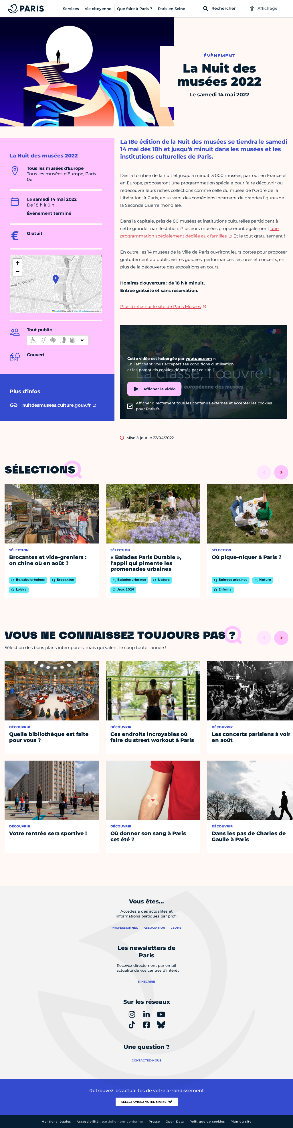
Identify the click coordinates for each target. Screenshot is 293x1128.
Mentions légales (56, 1121)
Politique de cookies (207, 1121)
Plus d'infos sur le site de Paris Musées (160, 306)
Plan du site (241, 1121)
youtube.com (199, 358)
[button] (56, 279)
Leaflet (57, 310)
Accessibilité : (110, 1121)
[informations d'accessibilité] (58, 340)
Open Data (175, 1121)
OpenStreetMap (81, 310)
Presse (154, 1121)
